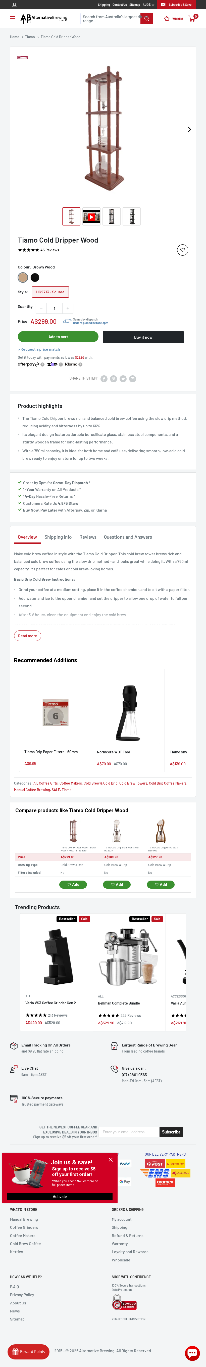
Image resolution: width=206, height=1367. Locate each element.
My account (122, 1219)
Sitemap (134, 4)
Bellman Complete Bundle (119, 1003)
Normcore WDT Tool (113, 752)
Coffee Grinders (24, 1227)
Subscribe (171, 1132)
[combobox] (116, 18)
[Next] (189, 129)
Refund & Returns (127, 1235)
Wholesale (121, 1259)
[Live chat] (192, 1353)
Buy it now (143, 337)
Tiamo (67, 790)
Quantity (25, 306)
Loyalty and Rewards (130, 1251)
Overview (27, 537)
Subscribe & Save (180, 4)
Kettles (16, 1251)
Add (75, 884)
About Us (18, 1302)
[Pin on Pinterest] (113, 378)
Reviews (87, 537)
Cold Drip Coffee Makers (167, 783)
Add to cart (58, 336)
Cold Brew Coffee (25, 1243)
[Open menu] (12, 18)
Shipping (104, 4)
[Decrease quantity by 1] (41, 308)
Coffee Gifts (48, 783)
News (15, 1310)
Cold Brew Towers (133, 783)
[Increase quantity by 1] (68, 308)
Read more (27, 635)
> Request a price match (39, 349)
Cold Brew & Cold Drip (101, 783)
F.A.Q (14, 1286)
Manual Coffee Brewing (32, 790)
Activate (60, 1196)
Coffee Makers (71, 783)
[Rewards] (28, 1351)
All (35, 783)
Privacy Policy (22, 1294)
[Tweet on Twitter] (123, 378)
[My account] (14, 5)
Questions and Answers (128, 537)
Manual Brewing (24, 1219)
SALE (56, 790)
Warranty (120, 1243)
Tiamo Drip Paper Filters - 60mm (51, 751)
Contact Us (120, 4)
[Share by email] (132, 378)
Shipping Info (58, 537)
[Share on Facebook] (104, 378)
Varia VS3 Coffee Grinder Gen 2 (50, 1003)
